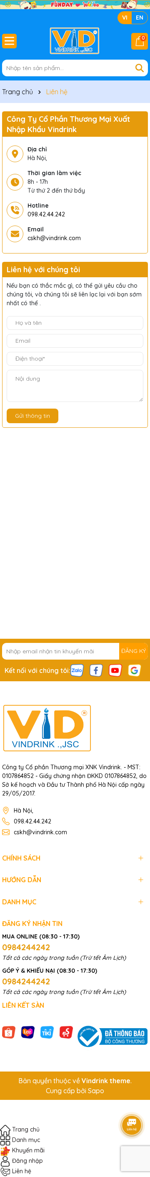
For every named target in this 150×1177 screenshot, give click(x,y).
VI (125, 17)
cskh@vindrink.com (54, 238)
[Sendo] (66, 1031)
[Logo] (75, 40)
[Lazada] (28, 1031)
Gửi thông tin (32, 415)
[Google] (134, 669)
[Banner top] (75, 4)
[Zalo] (77, 669)
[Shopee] (8, 1031)
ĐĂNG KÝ (133, 651)
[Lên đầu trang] (132, 1102)
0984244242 (26, 947)
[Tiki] (47, 1031)
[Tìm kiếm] (139, 68)
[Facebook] (96, 669)
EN (139, 17)
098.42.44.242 (46, 214)
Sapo (96, 1091)
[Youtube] (115, 669)
